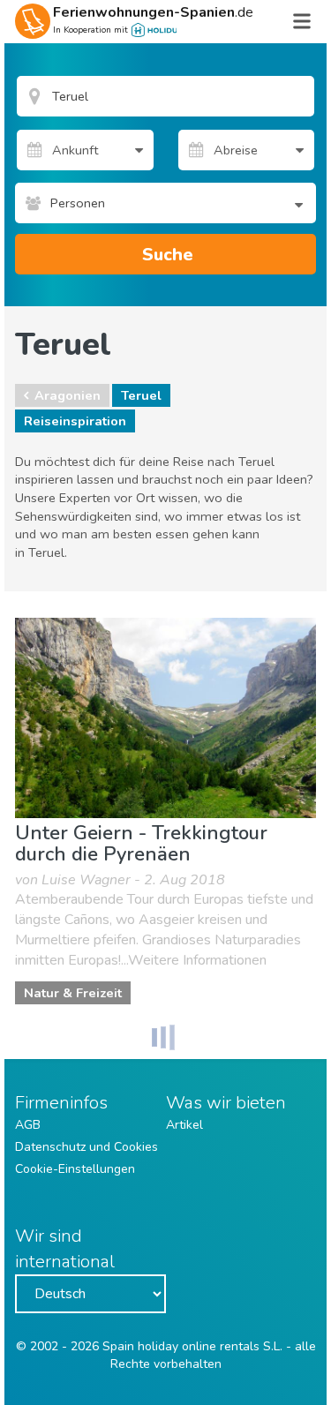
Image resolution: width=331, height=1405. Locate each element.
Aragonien (67, 395)
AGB (28, 1124)
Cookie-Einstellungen (75, 1169)
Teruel (141, 395)
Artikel (184, 1124)
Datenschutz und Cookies (86, 1146)
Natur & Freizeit (73, 993)
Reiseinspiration (75, 421)
